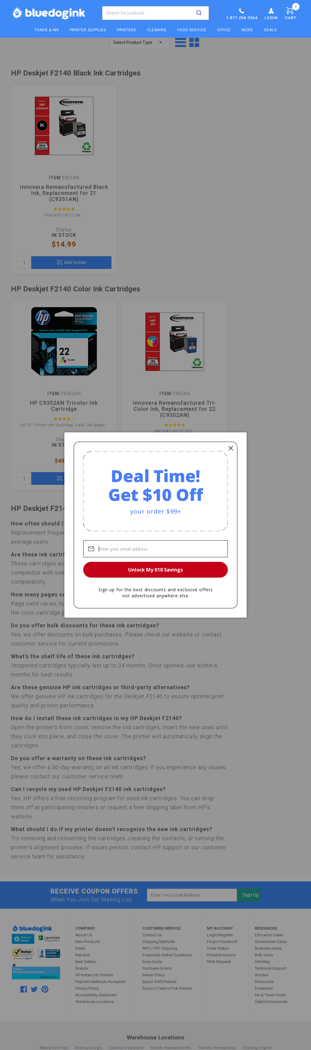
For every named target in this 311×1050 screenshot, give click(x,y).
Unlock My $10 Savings (155, 569)
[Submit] (199, 13)
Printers (126, 30)
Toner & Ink (46, 30)
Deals (270, 30)
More (247, 30)
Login (271, 17)
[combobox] (155, 13)
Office (224, 30)
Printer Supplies (88, 30)
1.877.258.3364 (241, 17)
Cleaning (156, 30)
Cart (291, 12)
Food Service (191, 30)
